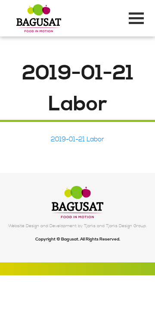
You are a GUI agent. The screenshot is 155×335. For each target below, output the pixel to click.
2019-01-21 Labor (77, 139)
